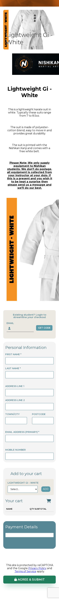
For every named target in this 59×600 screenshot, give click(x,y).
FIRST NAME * (13, 354)
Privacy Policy (37, 568)
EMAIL (10, 323)
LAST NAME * (13, 368)
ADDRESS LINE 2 (15, 400)
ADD (46, 489)
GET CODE (44, 327)
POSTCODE (39, 414)
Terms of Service (25, 571)
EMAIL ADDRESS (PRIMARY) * (22, 432)
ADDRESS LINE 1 (14, 386)
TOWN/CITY (12, 414)
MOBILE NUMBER (15, 449)
